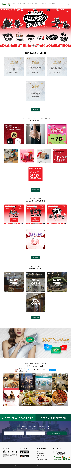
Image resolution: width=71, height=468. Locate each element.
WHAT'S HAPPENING (10, 205)
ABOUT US (40, 451)
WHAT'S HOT (8, 125)
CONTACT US (41, 455)
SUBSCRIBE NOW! (57, 433)
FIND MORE (35, 109)
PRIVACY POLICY (42, 459)
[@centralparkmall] (16, 370)
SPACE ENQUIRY (42, 453)
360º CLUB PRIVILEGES (10, 57)
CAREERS (39, 457)
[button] (21, 4)
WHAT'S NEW (8, 273)
